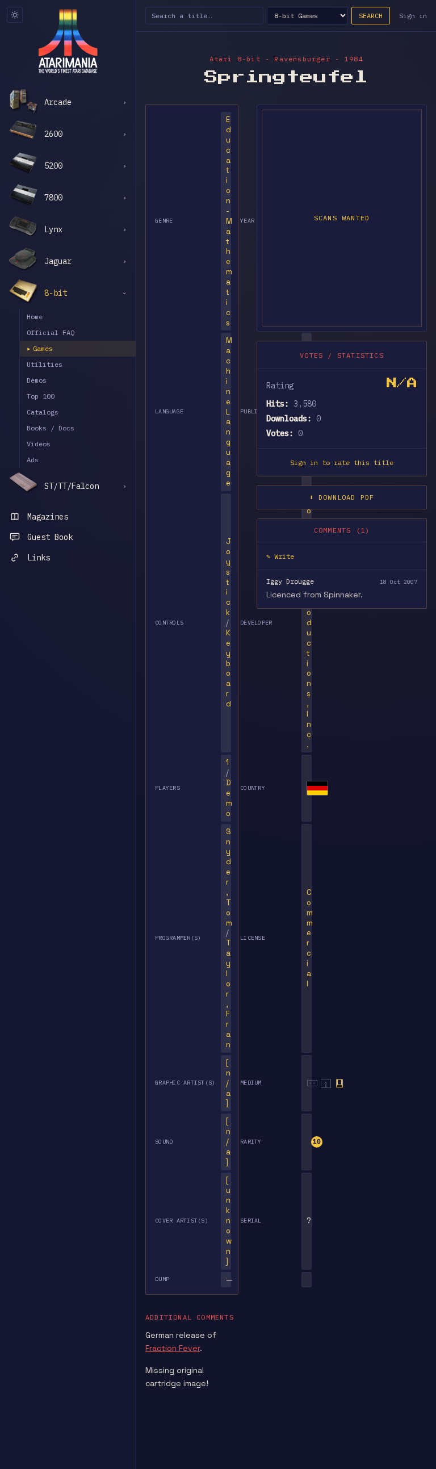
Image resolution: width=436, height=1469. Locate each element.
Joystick (228, 577)
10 (317, 1141)
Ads (33, 459)
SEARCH (371, 15)
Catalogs (42, 412)
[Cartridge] (339, 1083)
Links (38, 558)
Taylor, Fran (228, 993)
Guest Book (50, 537)
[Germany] (317, 788)
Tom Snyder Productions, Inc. (310, 623)
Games (40, 348)
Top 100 (40, 396)
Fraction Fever (172, 1348)
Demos (37, 380)
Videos (39, 444)
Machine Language (229, 411)
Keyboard (228, 668)
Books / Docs (50, 428)
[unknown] (229, 1220)
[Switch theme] (15, 15)
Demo (229, 798)
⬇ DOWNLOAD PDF (342, 497)
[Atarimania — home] (67, 41)
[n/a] (228, 1083)
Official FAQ (50, 332)
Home (35, 316)
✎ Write (280, 556)
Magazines (47, 517)
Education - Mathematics (229, 221)
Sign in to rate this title (341, 462)
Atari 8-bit (235, 59)
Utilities (44, 364)
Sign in (413, 15)
